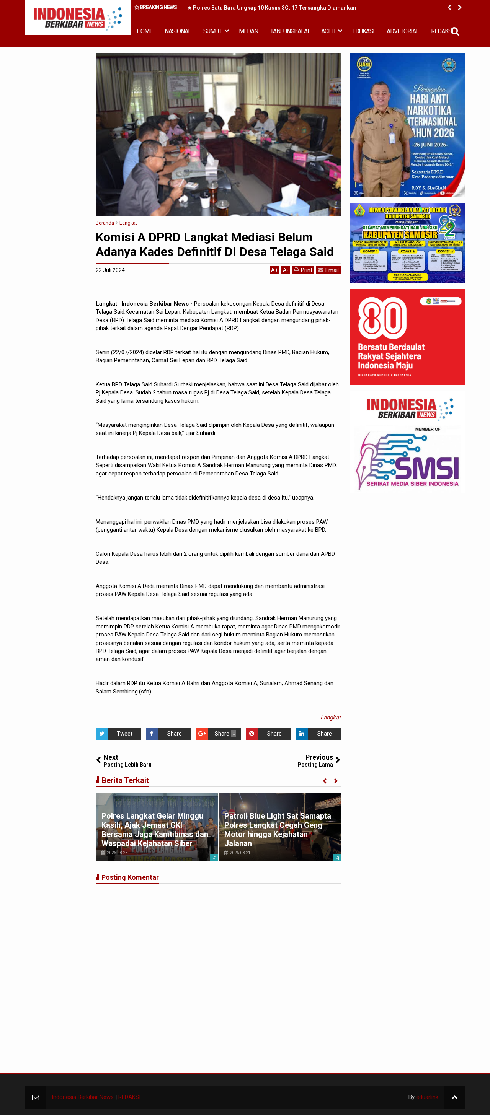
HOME (144, 31)
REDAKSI (442, 31)
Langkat (330, 717)
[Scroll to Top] (454, 1097)
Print (306, 270)
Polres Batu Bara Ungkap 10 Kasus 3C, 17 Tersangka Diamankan (274, 8)
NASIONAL (178, 31)
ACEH (328, 31)
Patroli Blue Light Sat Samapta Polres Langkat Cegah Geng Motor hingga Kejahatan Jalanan (277, 829)
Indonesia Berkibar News (83, 1097)
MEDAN (248, 31)
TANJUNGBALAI (289, 31)
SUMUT (212, 31)
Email (332, 270)
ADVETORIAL (403, 31)
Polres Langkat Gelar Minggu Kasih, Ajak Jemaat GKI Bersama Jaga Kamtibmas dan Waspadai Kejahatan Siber (154, 829)
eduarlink (427, 1097)
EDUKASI (363, 31)
